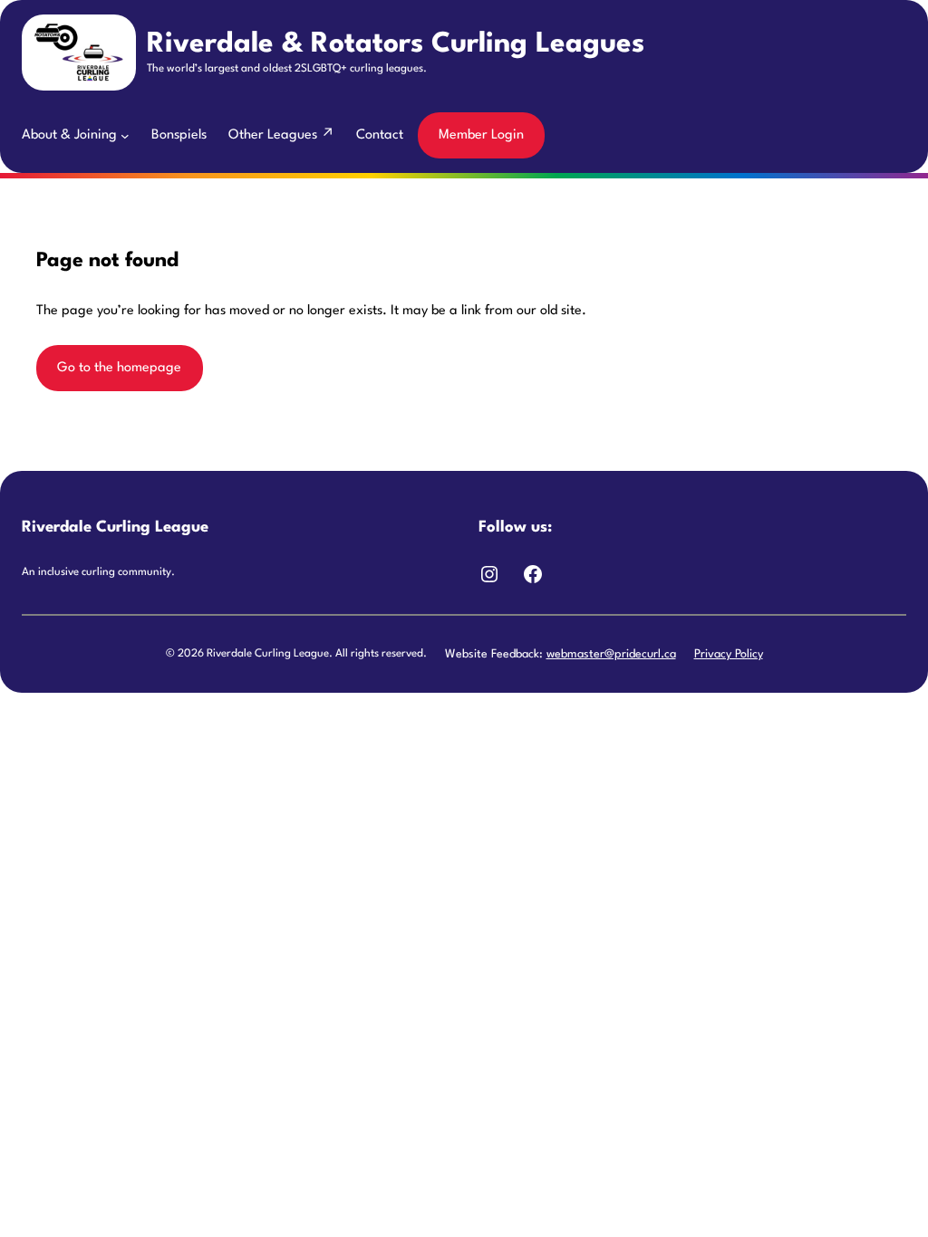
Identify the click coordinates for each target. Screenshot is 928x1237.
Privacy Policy (728, 654)
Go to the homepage (119, 368)
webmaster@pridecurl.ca (611, 654)
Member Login (481, 135)
